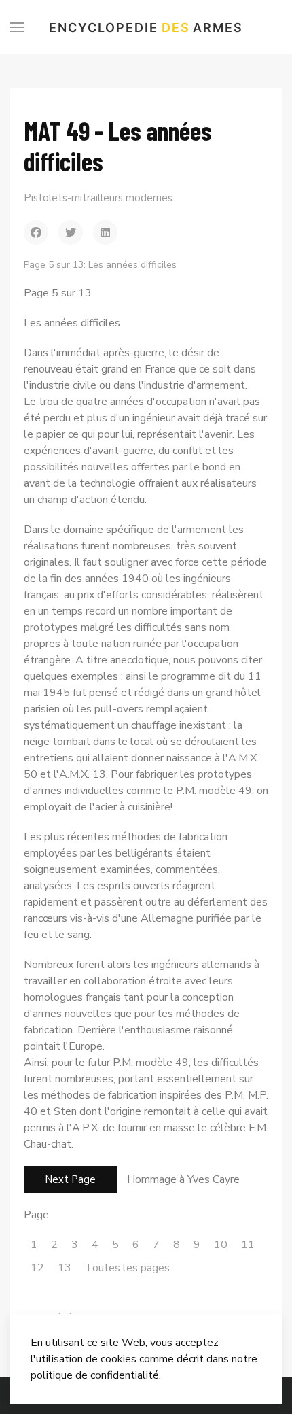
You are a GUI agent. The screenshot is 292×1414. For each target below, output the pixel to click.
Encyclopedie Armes (146, 27)
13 (64, 1267)
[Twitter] (70, 232)
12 (37, 1267)
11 (248, 1244)
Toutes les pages (127, 1267)
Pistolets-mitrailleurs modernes (98, 198)
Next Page (70, 1179)
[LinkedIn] (105, 232)
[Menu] (17, 27)
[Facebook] (36, 232)
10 (220, 1244)
